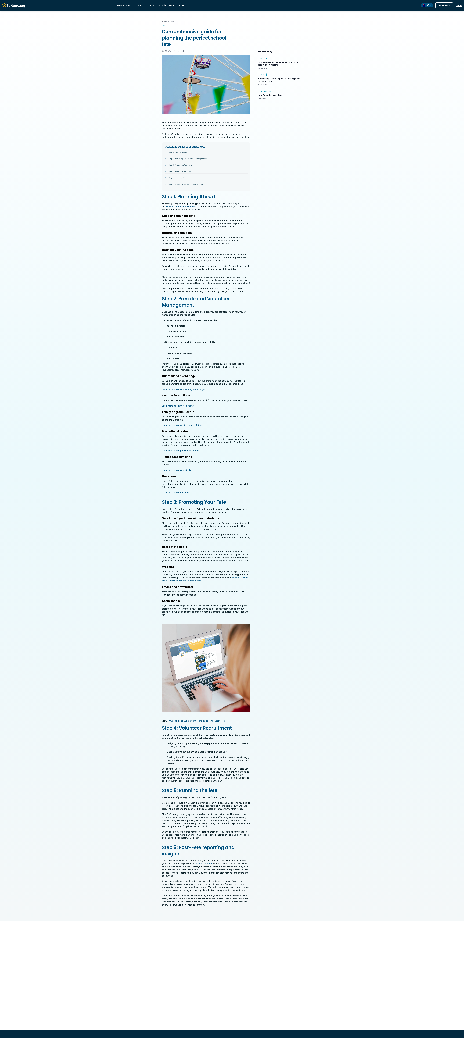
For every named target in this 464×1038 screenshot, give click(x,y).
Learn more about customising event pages (183, 389)
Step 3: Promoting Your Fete (180, 165)
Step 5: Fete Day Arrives (178, 178)
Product (140, 5)
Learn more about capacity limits (178, 470)
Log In (459, 5)
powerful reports (203, 864)
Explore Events (124, 5)
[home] (14, 5)
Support (183, 5)
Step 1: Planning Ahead (177, 152)
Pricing (151, 5)
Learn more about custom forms (178, 406)
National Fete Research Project (181, 206)
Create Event (444, 5)
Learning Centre (166, 5)
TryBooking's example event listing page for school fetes (196, 721)
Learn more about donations (176, 492)
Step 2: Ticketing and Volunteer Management (187, 159)
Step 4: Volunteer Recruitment (181, 171)
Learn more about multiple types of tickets (183, 425)
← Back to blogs (168, 21)
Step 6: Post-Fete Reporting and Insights (185, 184)
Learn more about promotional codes (180, 450)
